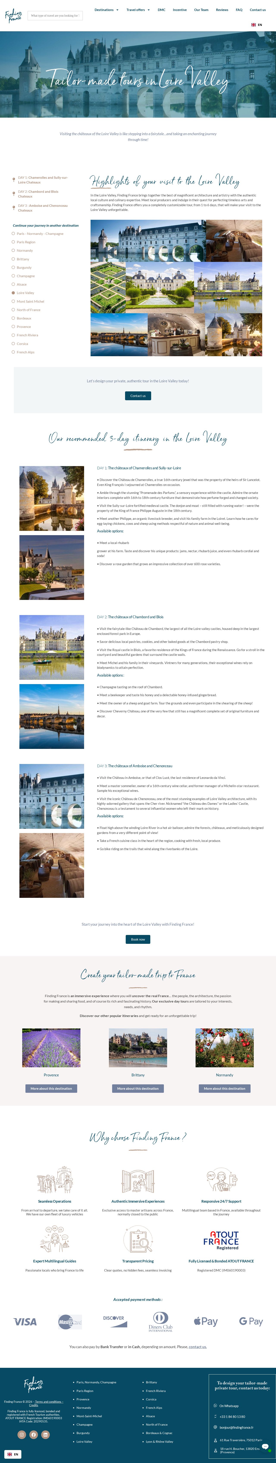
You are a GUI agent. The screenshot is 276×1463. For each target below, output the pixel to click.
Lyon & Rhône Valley (159, 1441)
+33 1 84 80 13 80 (232, 1417)
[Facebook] (33, 1434)
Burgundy (83, 1433)
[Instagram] (21, 1434)
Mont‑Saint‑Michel (89, 1416)
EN (260, 25)
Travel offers (136, 10)
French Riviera (156, 1391)
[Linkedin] (45, 1434)
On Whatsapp (229, 1406)
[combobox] (257, 25)
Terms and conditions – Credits (46, 1403)
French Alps (154, 1407)
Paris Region (85, 1391)
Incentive (180, 10)
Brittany (138, 1075)
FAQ (239, 10)
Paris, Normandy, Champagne (96, 1382)
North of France (157, 1424)
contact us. (198, 1346)
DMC (161, 10)
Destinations (104, 10)
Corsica (151, 1399)
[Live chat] (265, 1446)
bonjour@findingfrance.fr (236, 1427)
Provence (51, 1075)
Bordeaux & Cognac (159, 1433)
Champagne (85, 1424)
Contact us (258, 10)
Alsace (150, 1416)
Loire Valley (84, 1441)
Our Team (201, 10)
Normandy (224, 1075)
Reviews (222, 10)
